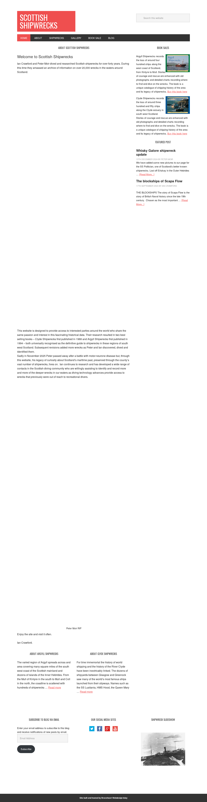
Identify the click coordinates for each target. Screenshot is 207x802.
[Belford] (163, 749)
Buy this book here (177, 91)
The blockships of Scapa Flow (159, 181)
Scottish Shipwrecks (38, 21)
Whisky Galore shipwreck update (156, 152)
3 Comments (180, 159)
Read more (54, 687)
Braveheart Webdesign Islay (114, 797)
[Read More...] (146, 174)
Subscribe (26, 749)
